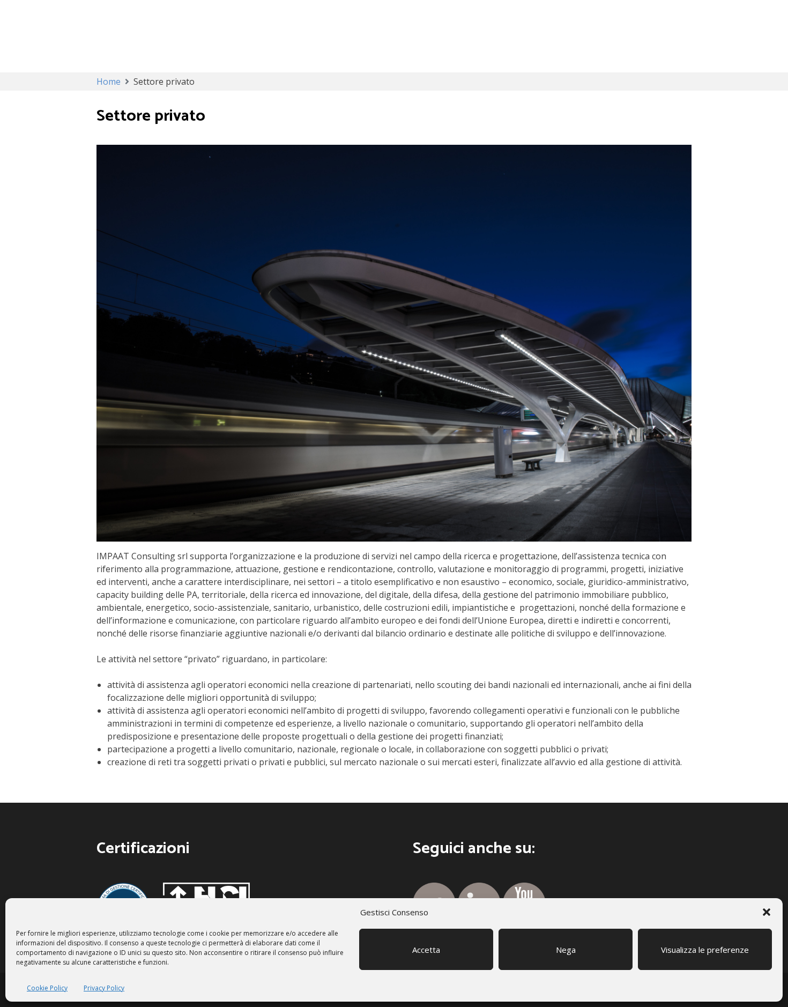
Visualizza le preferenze (705, 949)
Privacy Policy (104, 988)
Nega (566, 949)
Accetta (426, 949)
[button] (766, 912)
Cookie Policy (47, 988)
